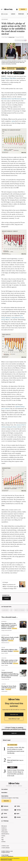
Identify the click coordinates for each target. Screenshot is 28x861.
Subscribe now (14, 714)
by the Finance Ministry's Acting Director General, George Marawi (12, 317)
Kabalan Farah (11, 37)
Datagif (6, 855)
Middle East (21, 13)
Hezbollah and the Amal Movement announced (13, 99)
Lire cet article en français (19, 40)
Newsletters (4, 792)
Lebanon (13, 13)
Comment (6, 598)
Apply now (14, 733)
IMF (11, 610)
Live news (5, 14)
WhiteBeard (10, 856)
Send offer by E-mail (14, 718)
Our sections (4, 789)
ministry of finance (19, 610)
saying (13, 121)
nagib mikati (5, 610)
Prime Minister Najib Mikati (9, 78)
